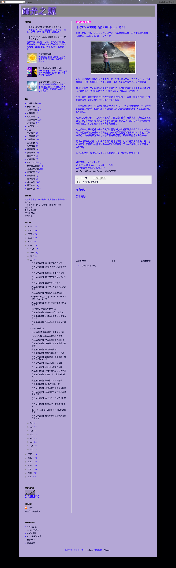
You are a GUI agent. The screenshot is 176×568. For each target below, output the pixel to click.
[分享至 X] (99, 178)
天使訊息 (31, 106)
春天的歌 (28, 216)
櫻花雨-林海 (30, 213)
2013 (30, 473)
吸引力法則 (32, 162)
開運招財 (31, 175)
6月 (32, 431)
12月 (32, 249)
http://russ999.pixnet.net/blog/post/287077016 (96, 171)
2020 (30, 241)
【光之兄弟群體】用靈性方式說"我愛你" (47, 293)
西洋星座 (31, 156)
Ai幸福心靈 (32, 527)
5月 (32, 434)
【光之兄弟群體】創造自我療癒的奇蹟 (46, 367)
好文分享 (31, 146)
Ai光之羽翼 (32, 533)
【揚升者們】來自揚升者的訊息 (43, 309)
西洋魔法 (31, 159)
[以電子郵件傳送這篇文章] (94, 178)
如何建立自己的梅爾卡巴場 (50, 68)
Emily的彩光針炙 (34, 536)
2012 (30, 477)
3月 (32, 442)
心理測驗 (31, 113)
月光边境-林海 (31, 210)
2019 (30, 245)
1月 (32, 449)
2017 (30, 458)
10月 (32, 256)
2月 (32, 446)
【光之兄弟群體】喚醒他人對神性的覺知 (47, 273)
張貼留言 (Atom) (89, 265)
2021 (30, 238)
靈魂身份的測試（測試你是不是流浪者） (46, 27)
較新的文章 (81, 261)
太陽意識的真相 (45, 54)
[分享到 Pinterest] (104, 178)
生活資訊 (31, 136)
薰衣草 (28, 202)
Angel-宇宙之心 (34, 530)
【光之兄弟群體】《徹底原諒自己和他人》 (47, 312)
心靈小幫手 (32, 120)
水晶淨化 (31, 126)
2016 (30, 462)
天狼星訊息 (32, 110)
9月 (32, 260)
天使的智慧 (32, 103)
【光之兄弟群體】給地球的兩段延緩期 (46, 363)
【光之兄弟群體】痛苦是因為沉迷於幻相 (47, 353)
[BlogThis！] (96, 178)
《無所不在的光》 (37, 328)
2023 (30, 230)
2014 (30, 469)
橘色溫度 (28, 207)
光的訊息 (86, 182)
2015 (30, 465)
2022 (30, 234)
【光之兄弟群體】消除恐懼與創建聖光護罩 (48, 388)
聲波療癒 (31, 185)
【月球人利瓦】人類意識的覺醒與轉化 (46, 336)
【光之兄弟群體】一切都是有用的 (44, 349)
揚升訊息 (31, 172)
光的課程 (31, 143)
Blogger (107, 550)
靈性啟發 (94, 182)
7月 (32, 427)
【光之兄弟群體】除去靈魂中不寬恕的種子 (48, 340)
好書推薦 (31, 149)
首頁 (113, 261)
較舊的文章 (146, 261)
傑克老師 (31, 540)
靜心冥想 (31, 182)
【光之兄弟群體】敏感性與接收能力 (45, 283)
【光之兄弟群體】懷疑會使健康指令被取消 (48, 370)
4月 (32, 438)
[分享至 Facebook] (102, 178)
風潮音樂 (31, 543)
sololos (90, 550)
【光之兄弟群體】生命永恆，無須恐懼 (46, 380)
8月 (32, 423)
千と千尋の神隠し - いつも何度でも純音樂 (43, 205)
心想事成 (31, 116)
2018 (30, 454)
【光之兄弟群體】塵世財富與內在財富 (46, 263)
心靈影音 (31, 123)
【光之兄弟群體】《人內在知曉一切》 (45, 384)
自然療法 (31, 153)
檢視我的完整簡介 (32, 511)
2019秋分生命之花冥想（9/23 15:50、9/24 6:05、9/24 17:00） (48, 297)
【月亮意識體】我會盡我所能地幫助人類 (47, 332)
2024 (30, 226)
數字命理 (31, 179)
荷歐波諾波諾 (33, 169)
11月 (32, 252)
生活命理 (31, 133)
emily (30, 508)
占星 (29, 129)
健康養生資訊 (33, 166)
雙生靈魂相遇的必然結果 (49, 82)
